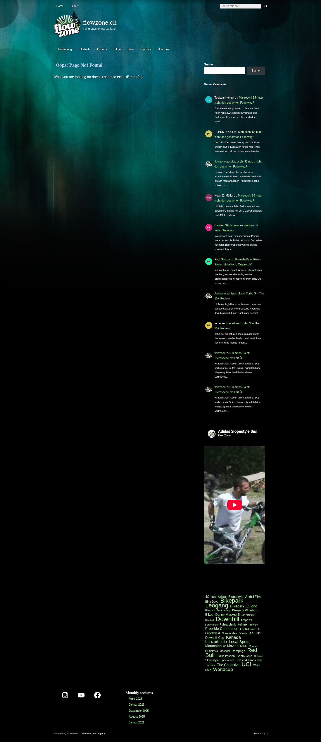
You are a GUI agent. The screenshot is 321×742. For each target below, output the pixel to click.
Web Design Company (93, 733)
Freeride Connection (221, 628)
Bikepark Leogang (224, 603)
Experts (102, 49)
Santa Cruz (244, 656)
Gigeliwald (212, 633)
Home (60, 6)
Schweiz (258, 656)
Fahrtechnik (227, 624)
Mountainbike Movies (221, 646)
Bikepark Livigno (243, 606)
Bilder (74, 6)
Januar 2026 (136, 704)
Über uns (163, 49)
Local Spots (239, 641)
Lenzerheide (216, 641)
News (131, 49)
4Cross (210, 596)
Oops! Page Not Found (79, 64)
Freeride (253, 624)
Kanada (233, 637)
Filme (117, 49)
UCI (246, 664)
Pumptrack (211, 651)
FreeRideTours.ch (249, 629)
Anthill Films (253, 596)
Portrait (253, 646)
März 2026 (135, 698)
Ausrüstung (64, 49)
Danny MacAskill (227, 614)
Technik (146, 49)
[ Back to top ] (260, 733)
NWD (243, 646)
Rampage (238, 651)
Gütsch (243, 633)
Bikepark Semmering (217, 610)
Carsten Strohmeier (226, 225)
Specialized (228, 660)
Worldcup (223, 669)
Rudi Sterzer (222, 259)
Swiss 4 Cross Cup (249, 660)
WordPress (73, 733)
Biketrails (84, 49)
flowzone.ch (100, 22)
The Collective (228, 665)
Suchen (209, 64)
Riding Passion (226, 656)
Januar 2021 (136, 722)
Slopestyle (212, 660)
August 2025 (137, 716)
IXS (251, 633)
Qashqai (225, 651)
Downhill (227, 618)
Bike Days (211, 601)
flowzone (220, 161)
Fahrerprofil (211, 624)
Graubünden (229, 633)
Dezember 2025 (139, 710)
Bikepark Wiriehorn (245, 610)
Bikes (209, 614)
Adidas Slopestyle (230, 596)
